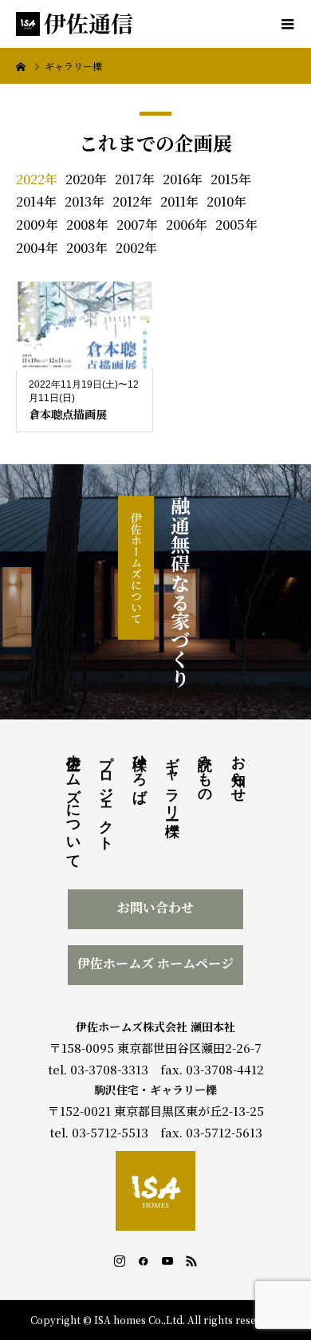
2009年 (37, 224)
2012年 (132, 201)
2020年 (86, 179)
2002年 (136, 247)
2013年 (84, 201)
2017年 (135, 179)
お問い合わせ (155, 907)
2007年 (137, 224)
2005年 (236, 224)
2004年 (37, 247)
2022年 (36, 179)
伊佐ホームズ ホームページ (155, 963)
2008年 (87, 224)
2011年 (179, 201)
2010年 (226, 201)
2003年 (87, 247)
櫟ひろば (140, 770)
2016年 (183, 179)
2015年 (231, 179)
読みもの (205, 771)
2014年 (36, 201)
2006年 (186, 224)
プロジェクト (106, 794)
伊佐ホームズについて (136, 568)
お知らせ (238, 770)
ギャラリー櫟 (172, 779)
